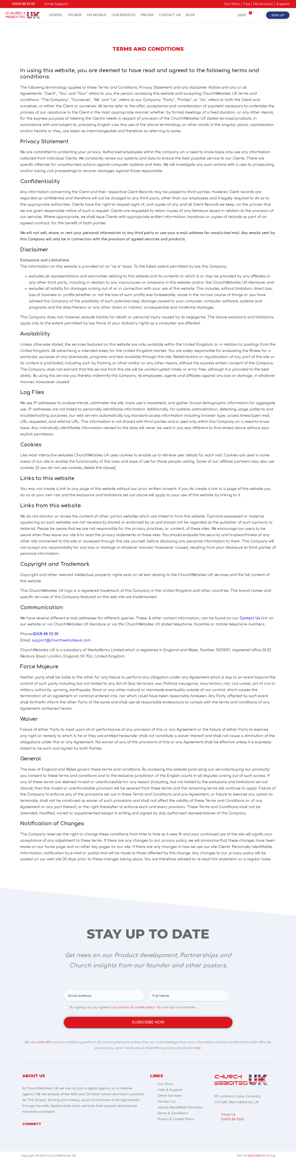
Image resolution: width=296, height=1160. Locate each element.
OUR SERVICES (123, 15)
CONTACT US (170, 15)
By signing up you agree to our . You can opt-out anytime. (133, 1007)
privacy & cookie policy (137, 1007)
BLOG (190, 15)
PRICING (147, 15)
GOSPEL (56, 15)
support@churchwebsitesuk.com (61, 640)
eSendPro (45, 1042)
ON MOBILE (96, 15)
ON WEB (74, 15)
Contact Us (250, 618)
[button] (277, 15)
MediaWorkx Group (261, 1155)
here (197, 1048)
